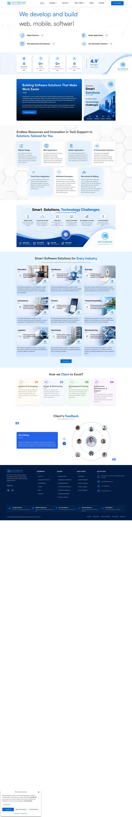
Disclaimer (122, 516)
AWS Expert (81, 476)
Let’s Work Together (29, 112)
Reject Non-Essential (21, 809)
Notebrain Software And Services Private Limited (21, 516)
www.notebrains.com (106, 490)
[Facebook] (12, 490)
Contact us (41, 493)
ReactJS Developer (83, 483)
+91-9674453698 (105, 486)
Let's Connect (66, 361)
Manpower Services (63, 497)
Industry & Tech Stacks (44, 479)
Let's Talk (118, 3)
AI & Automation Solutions (64, 486)
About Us (40, 476)
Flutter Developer (82, 486)
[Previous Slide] (64, 439)
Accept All (8, 809)
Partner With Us (42, 483)
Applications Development (64, 479)
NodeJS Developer (83, 479)
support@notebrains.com (107, 481)
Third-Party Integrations (64, 490)
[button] (38, 792)
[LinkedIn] (8, 490)
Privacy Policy (24, 813)
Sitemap (89, 516)
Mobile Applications (63, 483)
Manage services (6, 804)
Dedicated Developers (63, 493)
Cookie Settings (34, 809)
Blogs (39, 490)
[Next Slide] (64, 443)
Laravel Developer (82, 490)
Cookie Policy (17, 813)
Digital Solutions (62, 476)
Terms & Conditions (105, 516)
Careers (40, 486)
